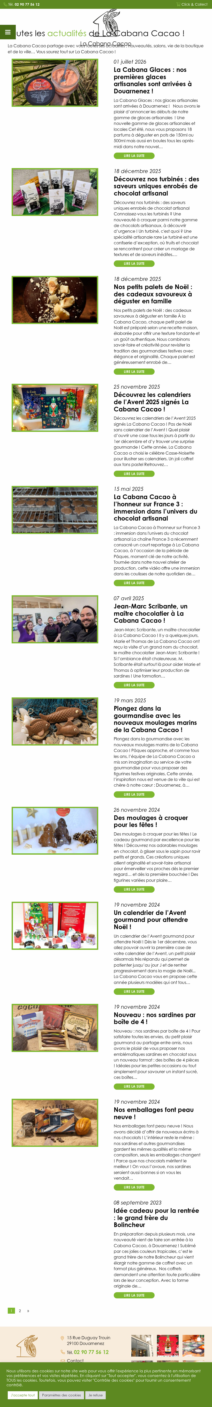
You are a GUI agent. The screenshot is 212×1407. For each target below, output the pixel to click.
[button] (142, 1346)
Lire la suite (134, 156)
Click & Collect (194, 4)
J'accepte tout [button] (23, 1395)
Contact (75, 1360)
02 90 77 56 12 (27, 4)
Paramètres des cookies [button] (61, 1395)
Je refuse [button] (95, 1395)
